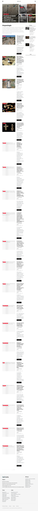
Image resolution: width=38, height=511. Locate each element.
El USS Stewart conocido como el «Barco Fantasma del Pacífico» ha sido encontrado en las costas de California (20, 243)
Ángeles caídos (13, 495)
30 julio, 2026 (19, 150)
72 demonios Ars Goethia (15, 496)
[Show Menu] (2, 1)
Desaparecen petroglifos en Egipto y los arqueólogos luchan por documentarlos (20, 344)
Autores (14, 506)
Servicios (17, 506)
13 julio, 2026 (19, 350)
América (4, 213)
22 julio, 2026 (19, 270)
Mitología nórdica (27, 480)
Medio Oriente (6, 14)
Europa (22, 7)
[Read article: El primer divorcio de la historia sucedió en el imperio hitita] (8, 432)
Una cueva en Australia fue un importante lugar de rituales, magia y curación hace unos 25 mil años (20, 169)
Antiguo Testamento (5, 499)
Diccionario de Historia (5, 481)
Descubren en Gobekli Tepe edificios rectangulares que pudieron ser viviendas (9, 18)
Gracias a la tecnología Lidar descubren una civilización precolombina (19, 144)
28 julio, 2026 (19, 225)
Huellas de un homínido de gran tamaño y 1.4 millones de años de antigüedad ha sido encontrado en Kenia (20, 193)
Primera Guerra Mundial (5, 497)
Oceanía (4, 167)
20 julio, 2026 (19, 293)
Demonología (4, 500)
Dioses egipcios (13, 497)
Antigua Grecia (4, 494)
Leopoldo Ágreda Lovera (7, 22)
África (4, 191)
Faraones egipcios (14, 493)
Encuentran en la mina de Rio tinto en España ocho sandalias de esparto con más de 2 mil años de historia (20, 264)
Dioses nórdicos (13, 499)
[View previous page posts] (12, 469)
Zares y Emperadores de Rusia (15, 494)
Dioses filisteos (13, 500)
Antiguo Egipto (4, 495)
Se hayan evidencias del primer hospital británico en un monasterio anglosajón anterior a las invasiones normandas (20, 286)
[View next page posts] (14, 469)
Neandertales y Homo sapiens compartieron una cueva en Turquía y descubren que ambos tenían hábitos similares (20, 448)
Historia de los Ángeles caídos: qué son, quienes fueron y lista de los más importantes (33, 29)
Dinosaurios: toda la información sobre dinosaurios (9, 482)
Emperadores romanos (14, 492)
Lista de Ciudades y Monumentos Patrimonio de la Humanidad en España (13, 486)
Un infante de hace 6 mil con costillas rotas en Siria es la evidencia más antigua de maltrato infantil (20, 407)
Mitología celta (27, 485)
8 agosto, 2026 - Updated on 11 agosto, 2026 (19, 88)
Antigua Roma (4, 496)
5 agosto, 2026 (19, 110)
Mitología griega (27, 479)
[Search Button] (35, 1)
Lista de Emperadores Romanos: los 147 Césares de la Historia (32, 45)
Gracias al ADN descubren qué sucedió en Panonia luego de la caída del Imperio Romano (20, 105)
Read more (19, 53)
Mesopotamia (4, 492)
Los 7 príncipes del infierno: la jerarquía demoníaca (33, 37)
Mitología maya (27, 487)
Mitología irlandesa (28, 486)
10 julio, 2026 (19, 392)
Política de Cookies (5, 506)
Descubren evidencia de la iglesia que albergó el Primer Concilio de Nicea (20, 324)
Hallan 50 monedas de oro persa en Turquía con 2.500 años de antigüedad (20, 307)
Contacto (10, 506)
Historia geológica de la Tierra (6, 485)
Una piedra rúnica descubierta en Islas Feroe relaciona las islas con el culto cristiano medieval (23, 17)
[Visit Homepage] (19, 1)
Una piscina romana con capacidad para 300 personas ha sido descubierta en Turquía (20, 81)
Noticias (4, 79)
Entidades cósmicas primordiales (30, 478)
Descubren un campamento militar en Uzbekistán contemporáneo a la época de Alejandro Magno (20, 365)
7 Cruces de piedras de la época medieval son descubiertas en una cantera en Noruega (20, 125)
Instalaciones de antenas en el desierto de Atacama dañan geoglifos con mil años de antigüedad (20, 387)
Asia (3, 362)
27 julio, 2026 (19, 249)
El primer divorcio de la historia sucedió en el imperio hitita (20, 429)
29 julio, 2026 (19, 175)
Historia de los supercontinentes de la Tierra (8, 484)
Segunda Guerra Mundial (6, 498)
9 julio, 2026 (19, 433)
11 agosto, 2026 (31, 22)
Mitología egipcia (27, 481)
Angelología (4, 501)
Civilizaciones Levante (5, 493)
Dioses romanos (13, 498)
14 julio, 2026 (19, 311)
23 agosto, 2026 (14, 22)
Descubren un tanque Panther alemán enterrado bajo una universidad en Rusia (26, 10)
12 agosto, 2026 (23, 22)
